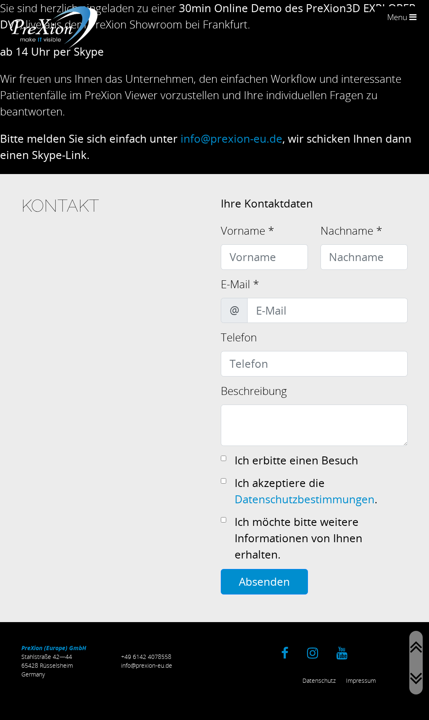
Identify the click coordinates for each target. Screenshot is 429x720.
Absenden (264, 581)
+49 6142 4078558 (146, 657)
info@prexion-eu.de (231, 138)
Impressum (361, 680)
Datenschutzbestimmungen (305, 499)
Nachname (351, 230)
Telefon (239, 337)
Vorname (247, 230)
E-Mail (240, 284)
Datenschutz (319, 680)
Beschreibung (254, 390)
